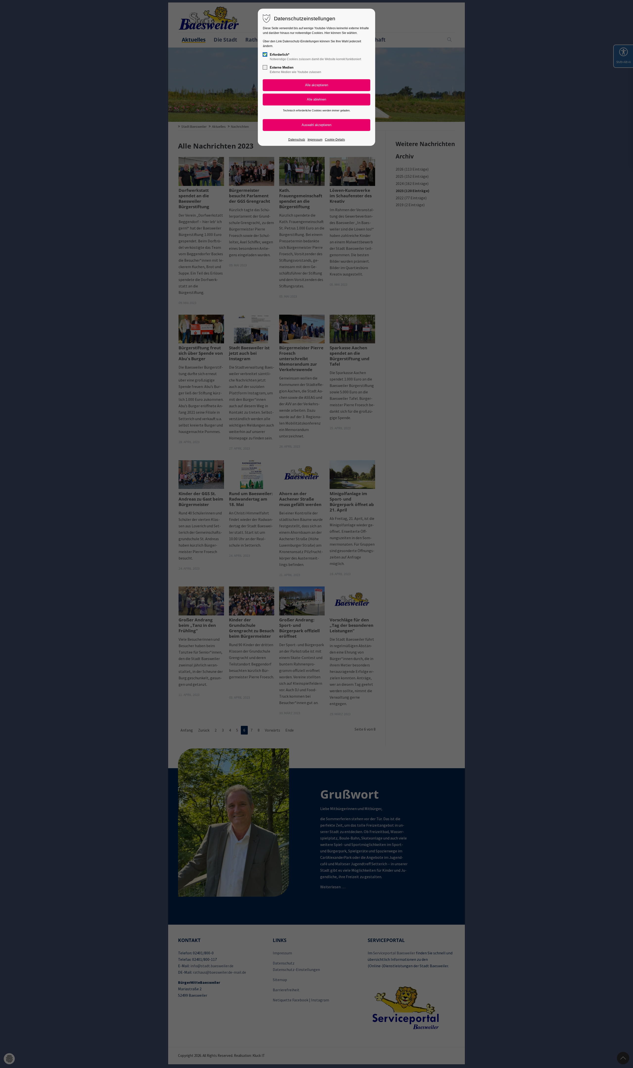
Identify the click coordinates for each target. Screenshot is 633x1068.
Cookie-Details (335, 139)
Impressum (315, 139)
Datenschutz (296, 139)
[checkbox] (265, 54)
